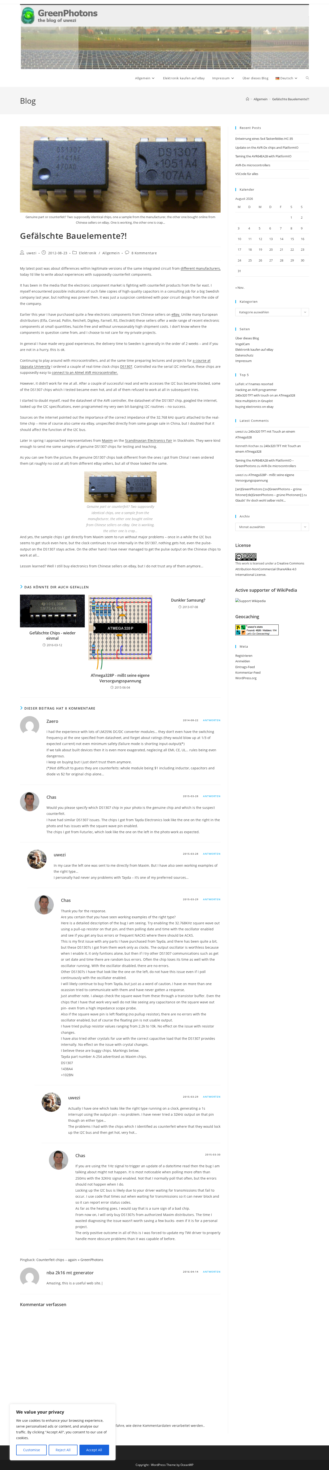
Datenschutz (244, 355)
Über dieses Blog (247, 338)
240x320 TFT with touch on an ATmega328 (265, 395)
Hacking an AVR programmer (256, 390)
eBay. (175, 314)
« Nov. (239, 287)
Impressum (243, 361)
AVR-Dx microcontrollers (252, 165)
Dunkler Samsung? (188, 600)
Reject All (63, 1450)
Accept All (94, 1450)
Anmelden (242, 661)
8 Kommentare (144, 253)
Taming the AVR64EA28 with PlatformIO (263, 156)
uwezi (31, 253)
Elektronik (87, 253)
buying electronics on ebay (254, 406)
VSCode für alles (246, 174)
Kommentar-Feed (248, 672)
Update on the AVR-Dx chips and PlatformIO (266, 147)
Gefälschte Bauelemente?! (290, 99)
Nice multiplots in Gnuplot (254, 401)
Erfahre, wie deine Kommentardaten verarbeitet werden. (158, 1425)
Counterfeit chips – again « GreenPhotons (69, 1259)
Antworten (212, 720)
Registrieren (243, 655)
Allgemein (111, 253)
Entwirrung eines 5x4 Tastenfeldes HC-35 (264, 138)
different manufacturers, (201, 268)
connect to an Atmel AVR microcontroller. (85, 372)
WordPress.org (246, 678)
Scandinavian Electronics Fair (148, 440)
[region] (63, 1432)
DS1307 (126, 366)
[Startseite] (247, 99)
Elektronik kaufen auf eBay (254, 349)
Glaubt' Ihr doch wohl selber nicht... (260, 500)
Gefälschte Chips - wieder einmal (52, 635)
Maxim (107, 440)
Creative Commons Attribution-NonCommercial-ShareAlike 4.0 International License (269, 569)
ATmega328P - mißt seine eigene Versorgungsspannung (120, 678)
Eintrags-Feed (245, 667)
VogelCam (242, 344)
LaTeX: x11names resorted (254, 384)
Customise (31, 1450)
